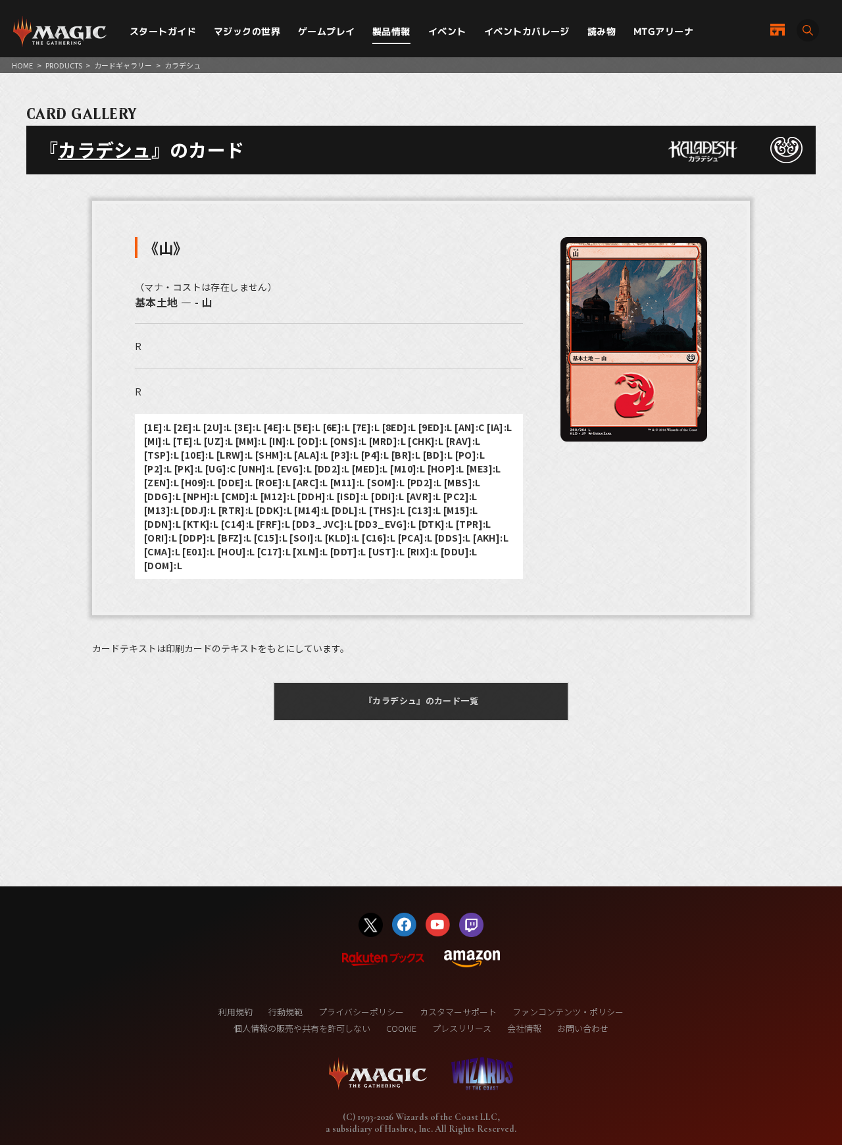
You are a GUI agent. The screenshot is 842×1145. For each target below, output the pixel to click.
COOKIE (401, 1028)
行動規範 (285, 1011)
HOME (22, 65)
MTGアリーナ (663, 31)
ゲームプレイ (326, 31)
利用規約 (235, 1011)
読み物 (601, 31)
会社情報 (524, 1028)
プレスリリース (461, 1028)
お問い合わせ (582, 1028)
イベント (447, 31)
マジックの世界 (247, 31)
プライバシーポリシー (361, 1011)
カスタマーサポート (458, 1011)
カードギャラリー (123, 65)
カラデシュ (104, 149)
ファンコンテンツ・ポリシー (568, 1011)
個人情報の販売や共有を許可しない (302, 1028)
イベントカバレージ (527, 31)
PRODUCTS (63, 65)
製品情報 (391, 31)
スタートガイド (163, 31)
